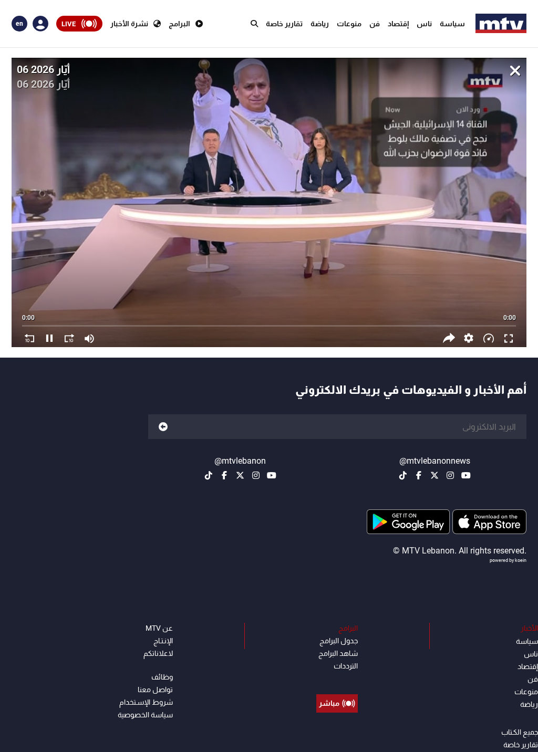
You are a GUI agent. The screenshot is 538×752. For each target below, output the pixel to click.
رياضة (320, 23)
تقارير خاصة (284, 23)
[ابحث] (254, 23)
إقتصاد (398, 23)
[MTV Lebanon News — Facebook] (419, 475)
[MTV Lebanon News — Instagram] (450, 475)
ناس (424, 23)
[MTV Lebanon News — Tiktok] (403, 475)
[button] (469, 338)
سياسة (452, 23)
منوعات (349, 23)
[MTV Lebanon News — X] (434, 475)
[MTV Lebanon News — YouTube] (466, 475)
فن (374, 23)
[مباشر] (337, 679)
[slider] (269, 321)
